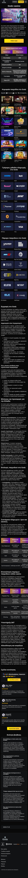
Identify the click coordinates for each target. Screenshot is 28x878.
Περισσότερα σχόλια (14, 728)
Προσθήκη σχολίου (14, 679)
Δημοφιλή (3, 92)
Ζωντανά (10, 92)
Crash (16, 92)
